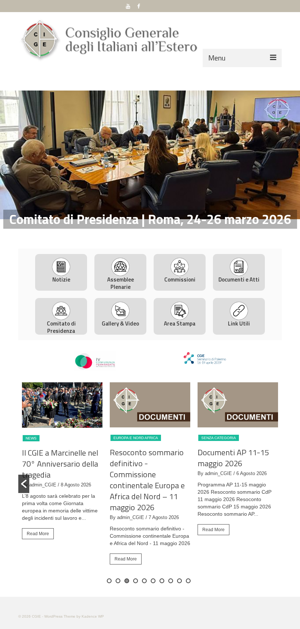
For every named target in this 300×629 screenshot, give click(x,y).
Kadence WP (93, 616)
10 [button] (188, 580)
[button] (23, 484)
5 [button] (144, 580)
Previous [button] (10, 155)
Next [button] (290, 155)
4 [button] (163, 234)
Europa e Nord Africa (135, 438)
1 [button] (136, 234)
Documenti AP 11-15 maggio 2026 (233, 458)
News (31, 438)
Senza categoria (218, 438)
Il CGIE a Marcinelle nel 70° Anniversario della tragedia (60, 463)
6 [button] (153, 580)
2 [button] (145, 234)
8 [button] (170, 580)
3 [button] (154, 234)
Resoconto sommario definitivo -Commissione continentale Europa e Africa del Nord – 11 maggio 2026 (147, 480)
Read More (38, 533)
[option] (150, 155)
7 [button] (162, 580)
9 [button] (179, 580)
